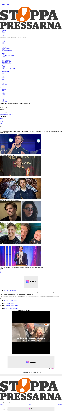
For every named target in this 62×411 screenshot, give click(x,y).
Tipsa (1, 37)
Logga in (3, 52)
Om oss (16, 37)
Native (3, 54)
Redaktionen (1, 404)
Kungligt (3, 32)
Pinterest (1, 121)
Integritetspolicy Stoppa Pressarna (7, 50)
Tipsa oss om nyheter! (5, 4)
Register (3, 59)
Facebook (1, 118)
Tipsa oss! (1, 87)
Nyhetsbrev (3, 56)
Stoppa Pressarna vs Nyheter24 (6, 63)
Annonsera (8, 37)
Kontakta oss (4, 37)
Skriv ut (1, 126)
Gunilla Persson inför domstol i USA (9, 303)
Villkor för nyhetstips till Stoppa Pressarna (8, 68)
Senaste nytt (4, 30)
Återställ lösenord (4, 47)
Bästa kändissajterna (60, 404)
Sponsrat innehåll (31, 405)
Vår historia (4, 66)
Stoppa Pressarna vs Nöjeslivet (6, 62)
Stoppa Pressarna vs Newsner (6, 61)
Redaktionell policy (23, 37)
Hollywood (3, 41)
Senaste (3, 73)
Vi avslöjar (3, 34)
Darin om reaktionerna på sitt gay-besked (10, 306)
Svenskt (3, 31)
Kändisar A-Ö (4, 35)
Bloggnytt (3, 49)
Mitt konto (3, 53)
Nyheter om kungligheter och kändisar (8, 55)
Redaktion (12, 37)
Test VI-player (4, 64)
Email (1, 123)
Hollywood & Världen (5, 33)
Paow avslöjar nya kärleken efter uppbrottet (10, 300)
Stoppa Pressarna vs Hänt (6, 60)
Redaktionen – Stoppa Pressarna (7, 58)
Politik (3, 42)
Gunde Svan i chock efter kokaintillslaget (10, 290)
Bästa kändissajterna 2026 (6, 48)
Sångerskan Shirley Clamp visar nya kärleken (11, 308)
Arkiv (18, 37)
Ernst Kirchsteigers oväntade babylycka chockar (11, 305)
